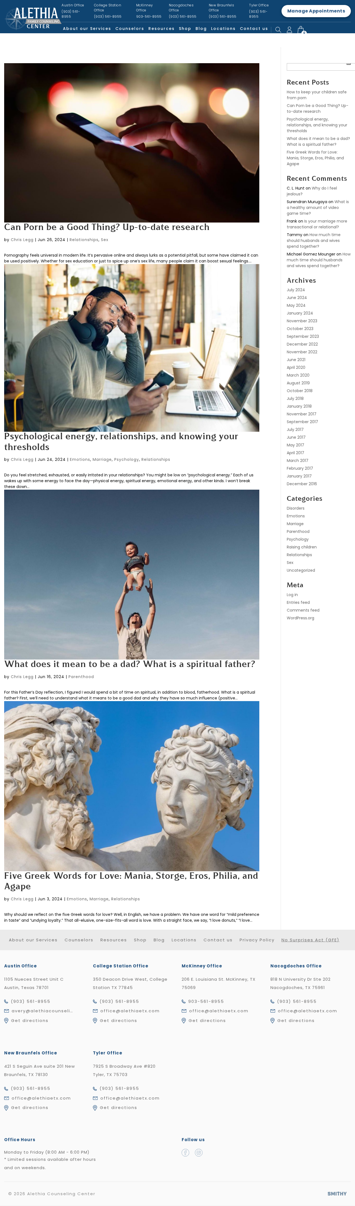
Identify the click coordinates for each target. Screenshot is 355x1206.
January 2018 (299, 406)
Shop (185, 28)
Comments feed (303, 610)
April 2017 (295, 453)
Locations (223, 28)
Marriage (102, 459)
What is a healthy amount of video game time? (318, 207)
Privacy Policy (257, 940)
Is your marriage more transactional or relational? (317, 224)
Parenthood (81, 676)
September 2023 (303, 336)
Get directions (30, 1020)
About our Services (87, 28)
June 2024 (297, 297)
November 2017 (301, 414)
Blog (201, 28)
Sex (104, 239)
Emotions (80, 459)
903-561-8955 (206, 1001)
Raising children (302, 547)
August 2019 (298, 383)
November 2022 (302, 352)
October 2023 (300, 328)
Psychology (126, 459)
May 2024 (296, 305)
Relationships (84, 239)
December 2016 (302, 484)
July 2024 (296, 290)
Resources (161, 28)
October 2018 (300, 391)
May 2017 (295, 445)
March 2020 (298, 375)
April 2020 (296, 367)
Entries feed (298, 602)
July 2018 (295, 398)
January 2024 (300, 313)
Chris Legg (22, 239)
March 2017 (297, 460)
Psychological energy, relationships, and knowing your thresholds (317, 125)
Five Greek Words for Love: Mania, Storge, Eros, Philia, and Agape (315, 158)
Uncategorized (301, 570)
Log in (292, 594)
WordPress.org (300, 618)
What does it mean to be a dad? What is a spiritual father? (129, 664)
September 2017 (302, 422)
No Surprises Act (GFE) (310, 940)
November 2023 (302, 321)
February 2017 (300, 468)
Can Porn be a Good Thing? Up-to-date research (107, 227)
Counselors (129, 28)
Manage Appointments (316, 11)
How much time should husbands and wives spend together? (314, 240)
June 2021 (296, 359)
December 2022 (302, 344)
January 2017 (299, 476)
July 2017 (295, 429)
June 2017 (296, 437)
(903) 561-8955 (30, 1001)
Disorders (296, 508)
